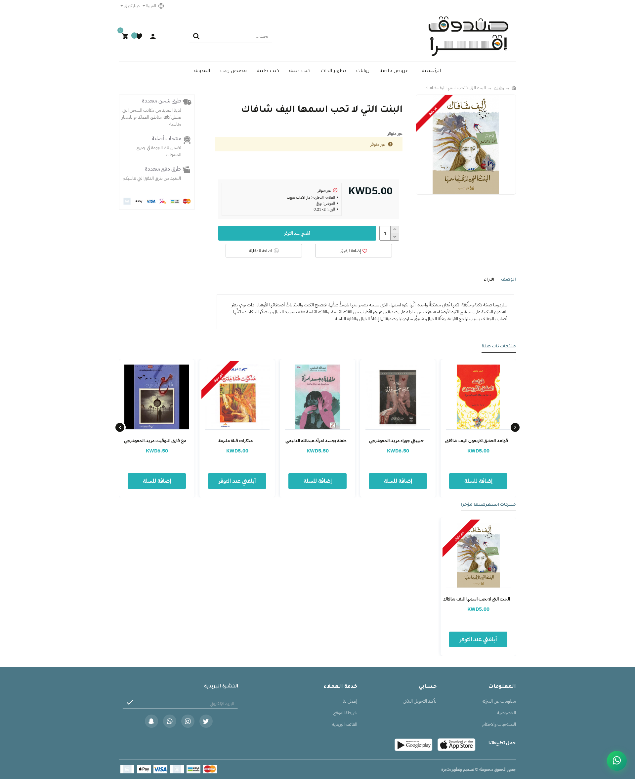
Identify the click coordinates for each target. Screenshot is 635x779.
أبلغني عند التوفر (297, 233)
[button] (515, 427)
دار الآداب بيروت (298, 197)
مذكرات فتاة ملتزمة (235, 441)
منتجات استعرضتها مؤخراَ (488, 505)
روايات (499, 88)
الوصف (508, 280)
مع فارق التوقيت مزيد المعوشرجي (155, 441)
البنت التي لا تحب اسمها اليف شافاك (476, 599)
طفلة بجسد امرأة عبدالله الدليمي (316, 441)
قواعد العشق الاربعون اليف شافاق (476, 441)
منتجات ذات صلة (499, 346)
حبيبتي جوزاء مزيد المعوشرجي (396, 441)
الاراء (489, 280)
